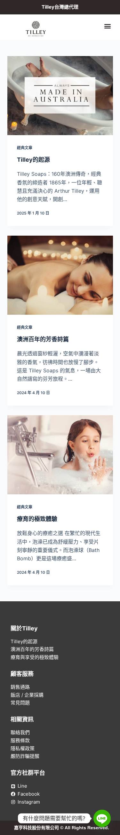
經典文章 (24, 147)
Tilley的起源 (33, 159)
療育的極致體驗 (37, 518)
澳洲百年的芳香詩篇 (43, 339)
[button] (107, 26)
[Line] (102, 818)
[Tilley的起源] (60, 95)
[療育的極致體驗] (60, 455)
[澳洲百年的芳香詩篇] (60, 275)
